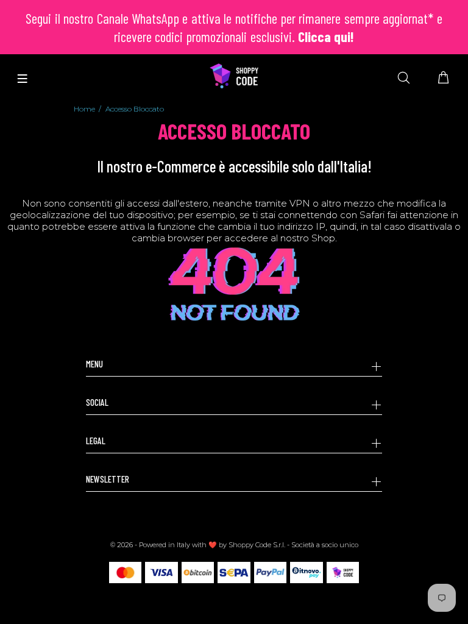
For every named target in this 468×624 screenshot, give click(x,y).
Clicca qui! (326, 36)
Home (84, 108)
